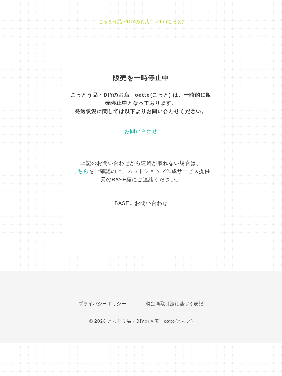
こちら (80, 171)
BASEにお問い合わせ (141, 203)
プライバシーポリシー (102, 303)
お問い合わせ (141, 131)
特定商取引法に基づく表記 (174, 303)
